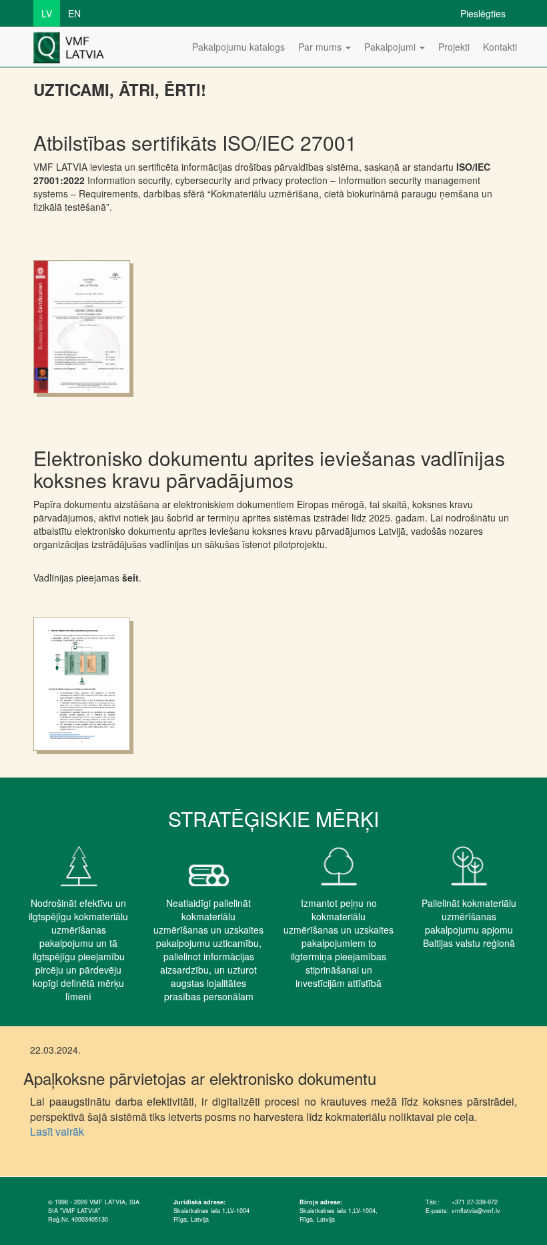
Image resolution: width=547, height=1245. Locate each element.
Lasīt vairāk (57, 1131)
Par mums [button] (321, 46)
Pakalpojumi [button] (391, 46)
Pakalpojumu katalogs (238, 46)
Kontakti (500, 46)
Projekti (454, 46)
